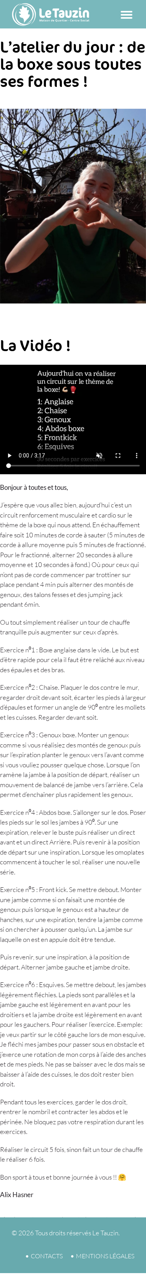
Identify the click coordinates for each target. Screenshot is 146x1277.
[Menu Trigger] (126, 12)
